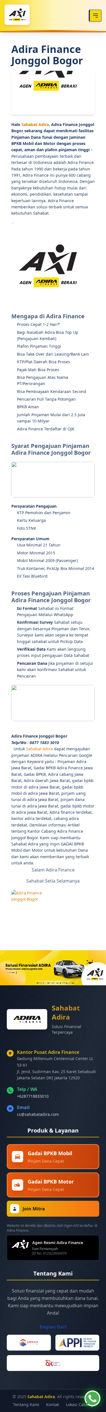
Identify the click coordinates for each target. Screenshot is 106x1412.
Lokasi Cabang (79, 1404)
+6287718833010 (33, 1096)
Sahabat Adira (35, 124)
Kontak (52, 1404)
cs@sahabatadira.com (38, 1114)
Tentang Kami (26, 1404)
